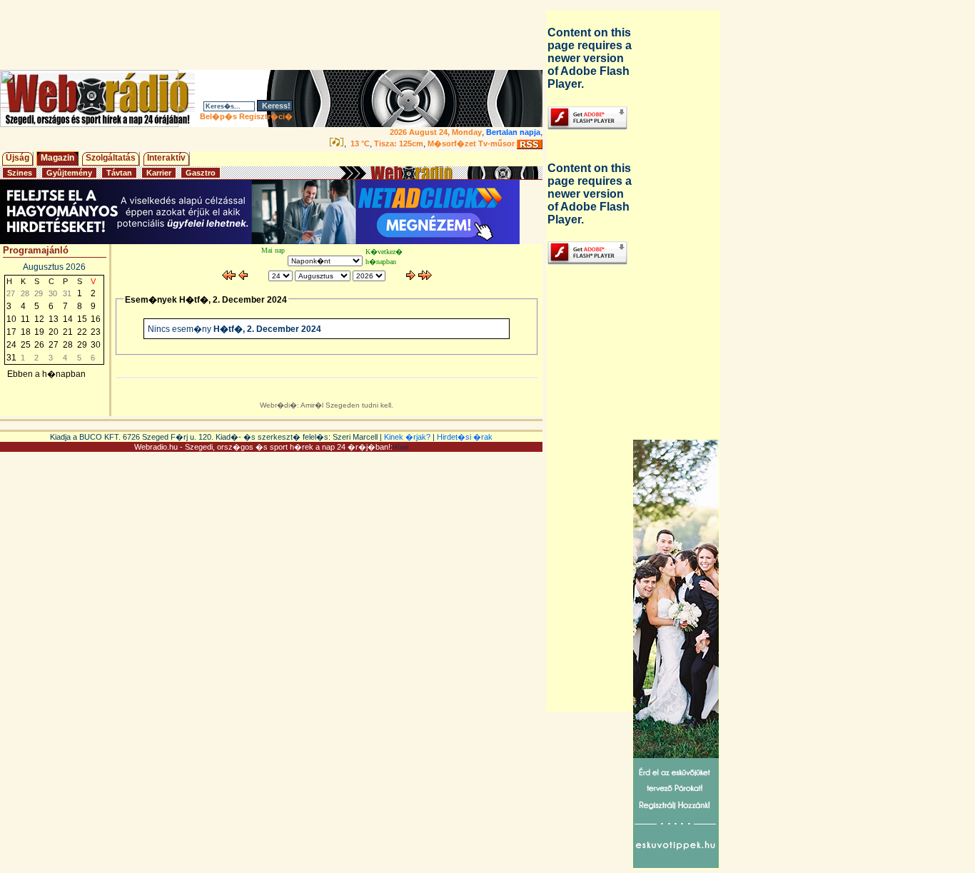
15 (82, 319)
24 (11, 345)
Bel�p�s (218, 116)
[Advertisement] (274, 35)
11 (25, 319)
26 (39, 345)
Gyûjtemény (69, 172)
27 (54, 345)
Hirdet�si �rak (464, 437)
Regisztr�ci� (266, 116)
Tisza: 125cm (398, 143)
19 (39, 332)
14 (68, 319)
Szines (19, 172)
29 (82, 345)
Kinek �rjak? (407, 437)
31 (11, 358)
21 (68, 332)
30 (96, 345)
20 (54, 332)
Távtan (119, 172)
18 (26, 332)
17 (11, 332)
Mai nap (273, 250)
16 (96, 319)
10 (11, 319)
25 (26, 345)
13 (54, 319)
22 (82, 332)
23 (96, 332)
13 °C (359, 143)
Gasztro (201, 172)
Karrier (158, 172)
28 (68, 345)
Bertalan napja (513, 132)
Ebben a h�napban (46, 374)
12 (39, 319)
